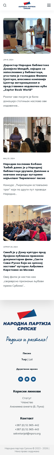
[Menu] (49, 5)
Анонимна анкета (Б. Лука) (27, 406)
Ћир (24, 359)
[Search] (4, 5)
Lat (31, 359)
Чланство (27, 402)
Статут (27, 398)
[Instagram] (33, 379)
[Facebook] (20, 379)
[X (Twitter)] (27, 379)
